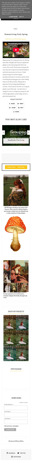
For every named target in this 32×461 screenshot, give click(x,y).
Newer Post (11, 167)
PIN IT (21, 107)
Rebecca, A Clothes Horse (13, 39)
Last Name (7, 418)
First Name (7, 411)
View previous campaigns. (11, 426)
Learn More (13, 17)
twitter (22, 453)
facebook (11, 453)
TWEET (21, 103)
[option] (16, 136)
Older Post (21, 167)
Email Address (8, 404)
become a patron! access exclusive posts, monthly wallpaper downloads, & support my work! (15, 295)
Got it (21, 17)
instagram (17, 457)
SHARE (13, 103)
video (15, 29)
